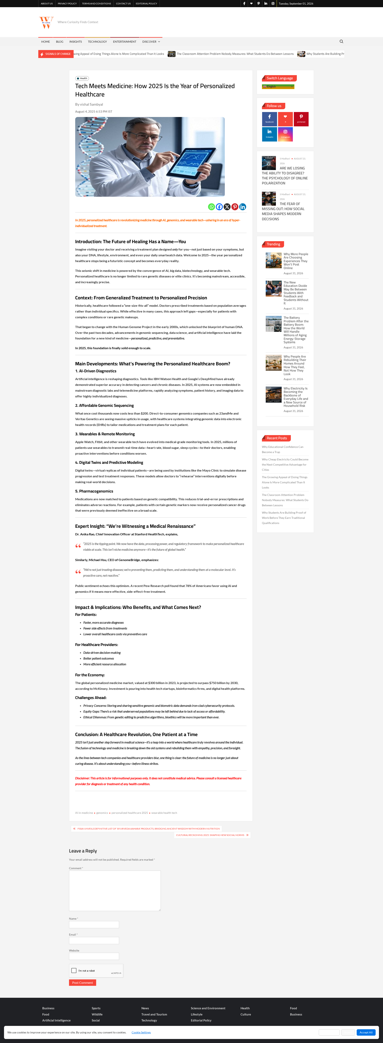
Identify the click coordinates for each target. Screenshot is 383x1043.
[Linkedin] (242, 206)
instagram (285, 137)
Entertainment (124, 41)
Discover (149, 41)
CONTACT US (123, 3)
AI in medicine (84, 812)
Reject (348, 1032)
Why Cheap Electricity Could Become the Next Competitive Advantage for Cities (285, 464)
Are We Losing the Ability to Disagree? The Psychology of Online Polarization (285, 176)
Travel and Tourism (154, 1014)
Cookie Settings (141, 1032)
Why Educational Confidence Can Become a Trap (282, 449)
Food (293, 1008)
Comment (76, 868)
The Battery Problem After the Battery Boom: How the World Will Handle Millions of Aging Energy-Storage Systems (296, 330)
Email (73, 934)
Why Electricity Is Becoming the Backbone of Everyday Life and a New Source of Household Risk (296, 397)
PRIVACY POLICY (67, 3)
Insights (75, 41)
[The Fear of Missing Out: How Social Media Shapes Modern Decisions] (269, 198)
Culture (246, 1014)
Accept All (366, 1032)
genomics (102, 812)
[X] (227, 206)
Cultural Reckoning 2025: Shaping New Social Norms (210, 835)
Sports (96, 1008)
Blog (59, 41)
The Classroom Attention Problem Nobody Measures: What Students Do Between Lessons (209, 54)
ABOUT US (47, 3)
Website (74, 950)
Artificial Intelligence (56, 1020)
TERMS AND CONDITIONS (96, 3)
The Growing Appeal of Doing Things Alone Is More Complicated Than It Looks (88, 54)
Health (83, 78)
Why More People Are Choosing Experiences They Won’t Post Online (296, 261)
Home (45, 41)
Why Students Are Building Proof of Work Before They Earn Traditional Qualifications (284, 518)
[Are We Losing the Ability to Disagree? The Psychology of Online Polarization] (269, 162)
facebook (270, 122)
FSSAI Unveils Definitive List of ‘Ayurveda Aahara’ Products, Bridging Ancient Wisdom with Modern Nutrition (149, 828)
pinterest (301, 122)
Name (73, 918)
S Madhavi (285, 158)
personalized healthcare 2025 (130, 812)
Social (96, 1020)
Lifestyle (196, 1014)
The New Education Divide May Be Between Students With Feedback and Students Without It (296, 292)
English (271, 86)
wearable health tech (164, 812)
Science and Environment (208, 1008)
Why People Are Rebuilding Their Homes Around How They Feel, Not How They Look (295, 365)
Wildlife (97, 1014)
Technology (97, 41)
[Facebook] (219, 206)
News (145, 1008)
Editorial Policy (146, 3)
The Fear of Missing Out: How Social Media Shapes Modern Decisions (283, 211)
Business (48, 1008)
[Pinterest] (234, 206)
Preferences (329, 1032)
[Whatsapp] (211, 206)
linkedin (269, 137)
